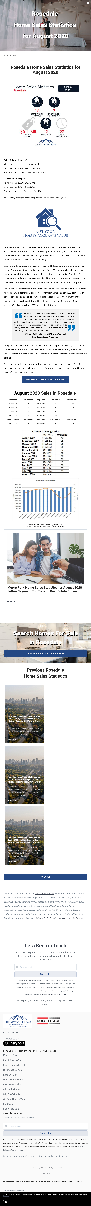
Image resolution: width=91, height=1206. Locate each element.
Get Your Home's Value (14, 1099)
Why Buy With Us (11, 1094)
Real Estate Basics (12, 1084)
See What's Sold (11, 1108)
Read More (12, 739)
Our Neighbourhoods (13, 1079)
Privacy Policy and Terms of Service (53, 994)
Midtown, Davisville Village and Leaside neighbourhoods (60, 918)
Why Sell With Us (11, 1089)
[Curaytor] (14, 1045)
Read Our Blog (10, 1074)
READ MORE (11, 601)
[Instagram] (21, 1032)
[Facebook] (4, 1032)
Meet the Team (10, 1055)
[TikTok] (26, 1032)
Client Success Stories (14, 1060)
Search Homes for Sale (14, 1064)
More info (6, 1196)
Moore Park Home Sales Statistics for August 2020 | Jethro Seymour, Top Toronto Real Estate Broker (45, 589)
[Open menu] (88, 3)
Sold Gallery (9, 1103)
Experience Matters (12, 1069)
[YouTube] (17, 1032)
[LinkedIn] (13, 1032)
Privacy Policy (45, 1173)
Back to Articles (13, 55)
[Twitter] (8, 1032)
